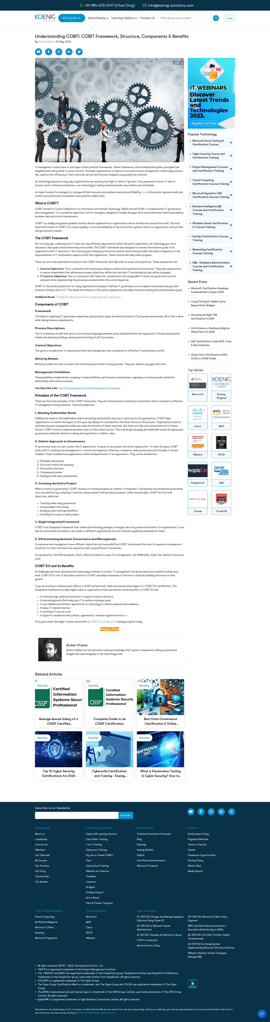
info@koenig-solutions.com (171, 5)
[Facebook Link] (48, 51)
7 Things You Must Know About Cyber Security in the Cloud (88, 297)
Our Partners (42, 865)
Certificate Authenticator (151, 860)
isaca (145, 192)
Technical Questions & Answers (154, 834)
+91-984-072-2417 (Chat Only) (110, 5)
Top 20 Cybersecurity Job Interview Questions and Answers (89, 388)
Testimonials (42, 876)
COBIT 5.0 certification (103, 621)
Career (191, 850)
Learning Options (123, 18)
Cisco (89, 927)
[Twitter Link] (79, 51)
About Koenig (97, 18)
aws (125, 615)
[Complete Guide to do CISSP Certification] (109, 697)
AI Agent (90, 887)
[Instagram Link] (58, 51)
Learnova (91, 881)
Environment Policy (198, 834)
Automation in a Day (148, 945)
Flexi (88, 860)
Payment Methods (198, 839)
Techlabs (91, 876)
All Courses (70, 18)
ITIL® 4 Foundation (147, 940)
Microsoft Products (147, 865)
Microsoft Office (44, 927)
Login (229, 18)
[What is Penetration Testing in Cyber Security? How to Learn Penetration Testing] (160, 749)
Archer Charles (47, 41)
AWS (88, 922)
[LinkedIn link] (68, 51)
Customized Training (97, 865)
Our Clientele (42, 855)
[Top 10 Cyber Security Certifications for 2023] (58, 749)
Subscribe (125, 815)
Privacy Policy (195, 860)
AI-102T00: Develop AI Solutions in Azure (159, 935)
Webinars (40, 850)
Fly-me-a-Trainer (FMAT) (99, 855)
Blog (139, 839)
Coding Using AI (94, 892)
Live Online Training (97, 839)
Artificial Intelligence (46, 922)
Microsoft (91, 916)
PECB (89, 932)
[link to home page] (45, 17)
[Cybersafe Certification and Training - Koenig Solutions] (109, 749)
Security (39, 932)
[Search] (216, 18)
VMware (90, 938)
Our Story (40, 871)
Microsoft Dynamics (46, 938)
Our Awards (41, 881)
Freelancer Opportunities (201, 855)
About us (40, 834)
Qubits (140, 855)
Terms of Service (197, 844)
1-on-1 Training (94, 844)
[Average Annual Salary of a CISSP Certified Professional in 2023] (58, 697)
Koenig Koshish (145, 850)
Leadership (41, 839)
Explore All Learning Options (101, 834)
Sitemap (141, 844)
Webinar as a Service (97, 871)
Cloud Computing (44, 916)
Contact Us (147, 18)
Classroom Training (96, 850)
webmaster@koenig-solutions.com (96, 1012)
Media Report (195, 871)
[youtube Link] (38, 51)
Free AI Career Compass (99, 903)
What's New (194, 865)
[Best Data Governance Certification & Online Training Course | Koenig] (160, 697)
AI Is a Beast (93, 897)
